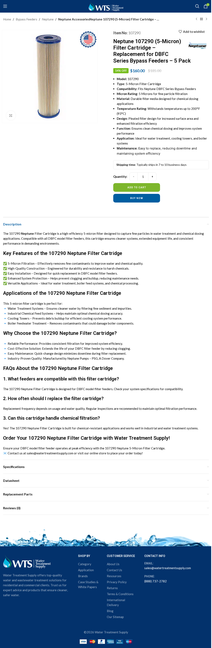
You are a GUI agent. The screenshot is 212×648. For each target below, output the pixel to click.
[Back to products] (201, 19)
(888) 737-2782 (155, 581)
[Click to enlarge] (11, 115)
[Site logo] (106, 6)
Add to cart (136, 187)
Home (7, 19)
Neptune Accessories (73, 19)
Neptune (48, 19)
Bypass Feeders (26, 19)
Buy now (136, 198)
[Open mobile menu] (5, 6)
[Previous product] (196, 19)
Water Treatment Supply (141, 438)
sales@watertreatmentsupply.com (167, 568)
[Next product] (206, 19)
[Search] (197, 6)
